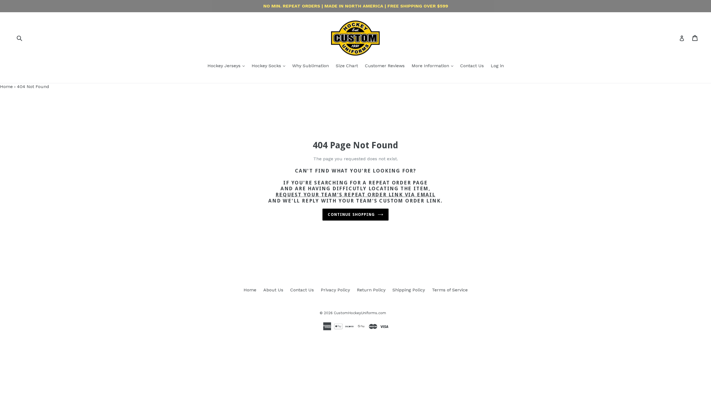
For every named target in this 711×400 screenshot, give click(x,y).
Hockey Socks (267, 65)
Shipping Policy (408, 289)
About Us (273, 289)
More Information (431, 65)
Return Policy (371, 289)
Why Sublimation (310, 65)
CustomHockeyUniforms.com (360, 313)
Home (6, 86)
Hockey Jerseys (224, 65)
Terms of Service (450, 289)
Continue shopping (351, 214)
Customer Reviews (385, 65)
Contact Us (472, 65)
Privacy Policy (335, 289)
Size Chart (347, 65)
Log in (497, 65)
